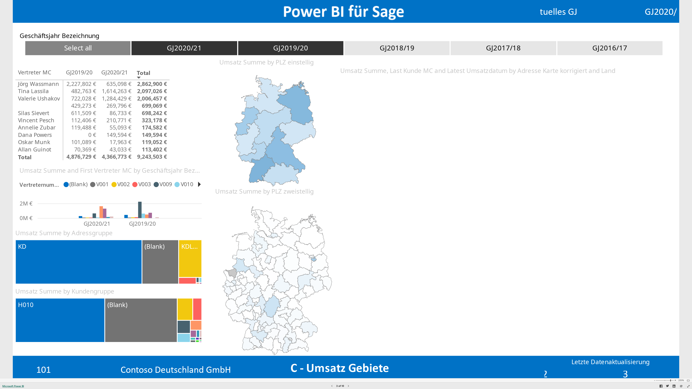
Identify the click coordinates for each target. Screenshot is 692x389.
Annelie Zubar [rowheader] (37, 127)
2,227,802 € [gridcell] (81, 83)
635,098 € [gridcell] (119, 83)
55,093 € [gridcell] (120, 127)
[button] (199, 184)
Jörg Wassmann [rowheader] (38, 83)
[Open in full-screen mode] (688, 386)
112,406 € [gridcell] (83, 120)
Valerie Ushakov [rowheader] (39, 98)
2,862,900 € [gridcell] (152, 83)
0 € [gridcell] (92, 134)
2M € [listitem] (26, 203)
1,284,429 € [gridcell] (117, 98)
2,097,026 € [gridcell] (152, 91)
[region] (346, 189)
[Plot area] (275, 131)
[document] (340, 367)
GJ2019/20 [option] (142, 223)
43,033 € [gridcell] (120, 149)
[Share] (681, 386)
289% (681, 380)
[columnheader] (81, 74)
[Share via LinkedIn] (674, 386)
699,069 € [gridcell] (154, 105)
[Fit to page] (687, 380)
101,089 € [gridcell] (83, 142)
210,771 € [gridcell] (119, 120)
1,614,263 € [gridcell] (117, 91)
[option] (78, 48)
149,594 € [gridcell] (119, 134)
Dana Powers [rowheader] (35, 134)
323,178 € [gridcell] (154, 120)
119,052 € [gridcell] (154, 142)
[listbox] (343, 48)
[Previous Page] (332, 386)
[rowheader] (39, 105)
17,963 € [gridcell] (120, 142)
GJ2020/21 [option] (97, 223)
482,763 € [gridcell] (83, 91)
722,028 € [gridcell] (83, 98)
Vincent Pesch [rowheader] (36, 120)
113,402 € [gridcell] (154, 149)
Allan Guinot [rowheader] (34, 149)
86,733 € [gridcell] (120, 113)
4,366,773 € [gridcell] (117, 156)
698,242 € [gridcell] (154, 113)
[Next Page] (348, 386)
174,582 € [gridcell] (154, 127)
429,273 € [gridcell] (83, 105)
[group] (608, 10)
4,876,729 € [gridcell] (81, 156)
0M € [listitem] (26, 218)
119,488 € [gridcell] (83, 127)
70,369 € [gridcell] (85, 149)
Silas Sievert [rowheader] (33, 113)
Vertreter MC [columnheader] (34, 72)
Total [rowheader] (25, 156)
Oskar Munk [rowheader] (34, 142)
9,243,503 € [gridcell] (152, 156)
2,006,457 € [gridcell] (152, 98)
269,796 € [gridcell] (119, 105)
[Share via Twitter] (667, 386)
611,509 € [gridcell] (83, 113)
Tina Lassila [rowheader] (33, 91)
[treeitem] (78, 262)
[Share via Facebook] (661, 386)
